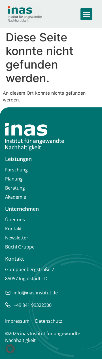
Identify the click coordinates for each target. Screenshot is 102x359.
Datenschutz (48, 321)
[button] (86, 14)
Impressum (17, 321)
